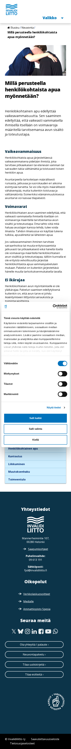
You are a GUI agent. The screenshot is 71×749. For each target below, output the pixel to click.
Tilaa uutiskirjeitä (33, 664)
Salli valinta (35, 428)
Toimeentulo (17, 479)
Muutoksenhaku (19, 471)
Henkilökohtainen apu (23, 448)
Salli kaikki (35, 418)
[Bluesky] (20, 631)
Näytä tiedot (54, 407)
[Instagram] (27, 631)
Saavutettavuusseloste (45, 739)
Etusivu (15, 27)
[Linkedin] (34, 631)
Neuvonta (27, 27)
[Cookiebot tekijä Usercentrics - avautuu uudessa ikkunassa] (52, 306)
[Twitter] (13, 631)
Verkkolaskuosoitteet (36, 594)
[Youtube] (48, 631)
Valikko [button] (50, 17)
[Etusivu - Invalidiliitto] (11, 9)
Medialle (28, 601)
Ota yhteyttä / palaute (33, 644)
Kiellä (35, 439)
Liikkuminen (16, 464)
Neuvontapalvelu (33, 654)
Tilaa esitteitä (33, 674)
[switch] (62, 373)
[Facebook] (41, 631)
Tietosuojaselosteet (22, 743)
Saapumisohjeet (38, 549)
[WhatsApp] (55, 631)
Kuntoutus (15, 456)
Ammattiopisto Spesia (36, 609)
